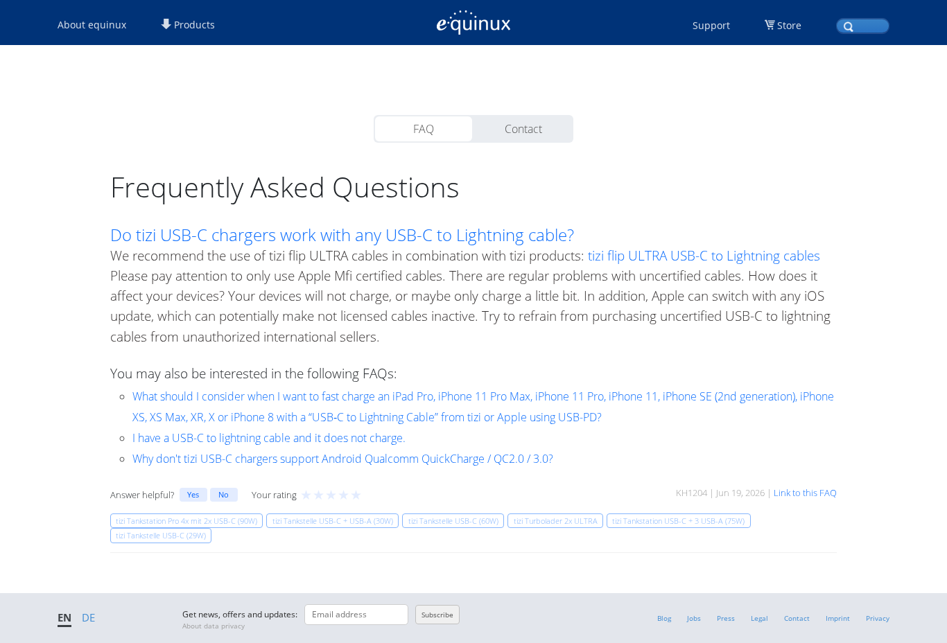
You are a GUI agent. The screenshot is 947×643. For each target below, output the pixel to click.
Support (711, 25)
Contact (523, 128)
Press (726, 618)
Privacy (877, 618)
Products (193, 24)
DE (88, 617)
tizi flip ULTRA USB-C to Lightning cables (704, 255)
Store (789, 25)
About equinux (92, 24)
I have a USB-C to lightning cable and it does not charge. (269, 438)
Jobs (694, 618)
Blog (664, 618)
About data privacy (213, 626)
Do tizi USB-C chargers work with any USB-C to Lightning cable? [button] (342, 234)
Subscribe (437, 614)
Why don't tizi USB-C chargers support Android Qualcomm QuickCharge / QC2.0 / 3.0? (342, 458)
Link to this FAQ (805, 492)
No (223, 494)
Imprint (838, 618)
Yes (193, 494)
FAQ (423, 128)
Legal (759, 618)
